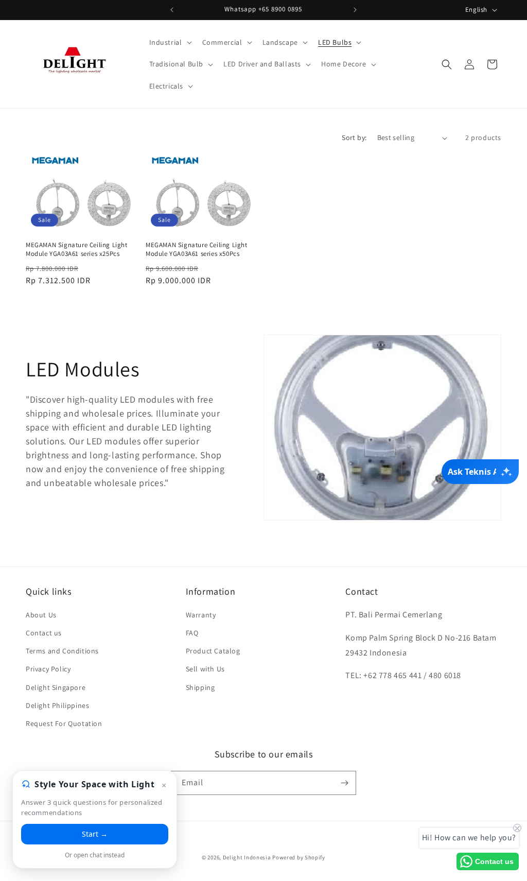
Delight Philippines (57, 705)
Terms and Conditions (62, 650)
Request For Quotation (64, 723)
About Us (41, 614)
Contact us (44, 632)
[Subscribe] (344, 783)
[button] (169, 42)
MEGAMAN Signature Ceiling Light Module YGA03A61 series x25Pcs (77, 249)
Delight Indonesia (247, 857)
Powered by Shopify (298, 857)
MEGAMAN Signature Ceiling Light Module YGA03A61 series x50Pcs (197, 249)
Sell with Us (205, 668)
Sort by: (354, 137)
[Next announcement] (355, 10)
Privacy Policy (48, 668)
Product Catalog (213, 650)
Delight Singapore (55, 687)
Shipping (200, 687)
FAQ (192, 632)
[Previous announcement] (172, 10)
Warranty (201, 614)
